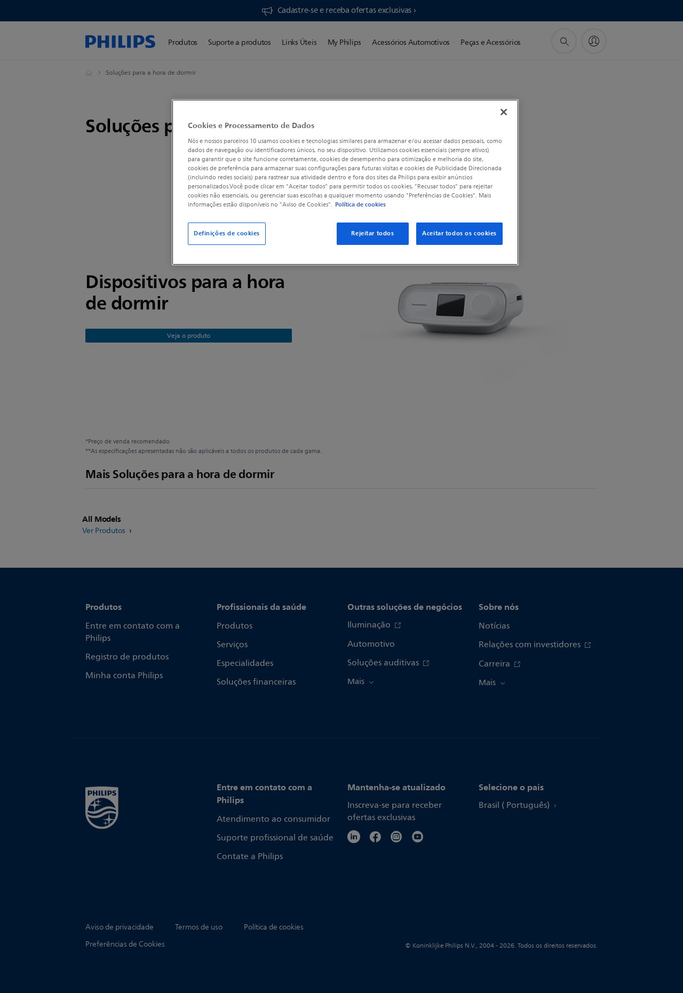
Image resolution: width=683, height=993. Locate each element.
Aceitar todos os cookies (459, 233)
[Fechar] (503, 112)
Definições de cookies (227, 233)
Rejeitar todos (372, 233)
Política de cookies (360, 204)
